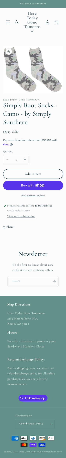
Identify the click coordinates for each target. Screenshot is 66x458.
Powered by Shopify (52, 451)
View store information (21, 216)
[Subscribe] (54, 281)
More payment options (33, 194)
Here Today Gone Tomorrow (27, 451)
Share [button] (10, 226)
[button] (8, 22)
